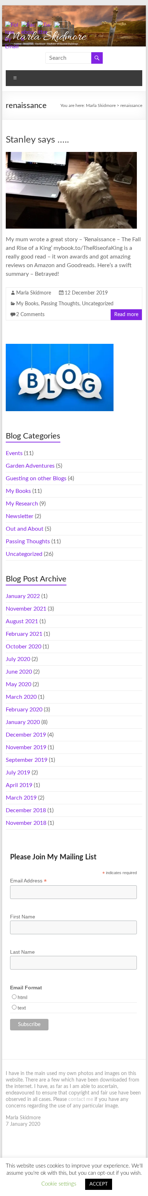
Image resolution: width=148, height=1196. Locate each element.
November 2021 (26, 609)
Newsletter (19, 516)
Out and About (24, 529)
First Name (22, 917)
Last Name (22, 952)
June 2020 (19, 672)
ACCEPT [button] (98, 1184)
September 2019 (26, 760)
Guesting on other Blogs (36, 478)
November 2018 (26, 823)
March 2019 (21, 798)
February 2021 (24, 634)
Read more (126, 314)
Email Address (28, 880)
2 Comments (30, 314)
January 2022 (23, 596)
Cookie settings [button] (58, 1184)
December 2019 (26, 735)
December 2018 (26, 810)
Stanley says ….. (37, 139)
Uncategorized (98, 303)
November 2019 (26, 747)
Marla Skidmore (33, 293)
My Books (27, 303)
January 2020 (23, 722)
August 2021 (22, 621)
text (22, 1008)
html (22, 997)
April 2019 (19, 785)
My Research (22, 504)
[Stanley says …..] (71, 155)
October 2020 (23, 646)
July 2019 (18, 772)
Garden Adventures (30, 466)
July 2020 (18, 659)
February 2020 (24, 709)
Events (14, 453)
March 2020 (21, 697)
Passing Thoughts (60, 303)
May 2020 (18, 684)
